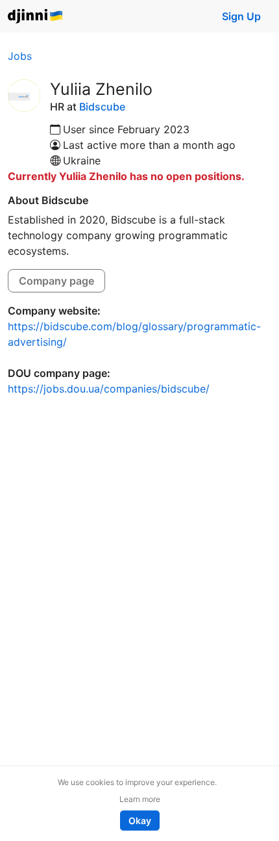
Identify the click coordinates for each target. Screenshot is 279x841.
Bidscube (102, 106)
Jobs (20, 55)
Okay (139, 820)
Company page (56, 280)
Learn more (139, 799)
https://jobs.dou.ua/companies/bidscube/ (109, 388)
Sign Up (241, 16)
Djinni (36, 16)
